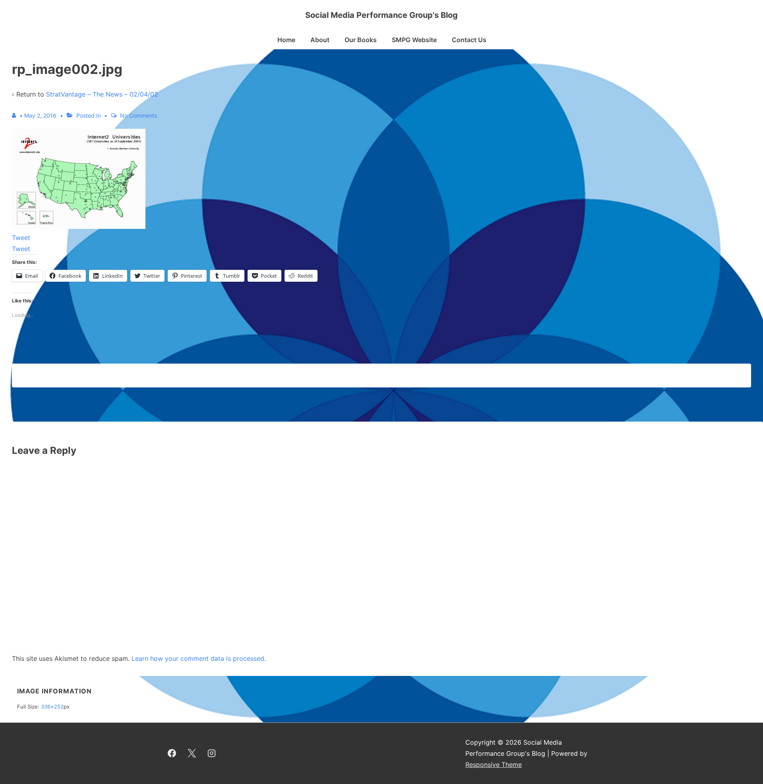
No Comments (138, 115)
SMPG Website (414, 40)
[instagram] (211, 753)
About (319, 40)
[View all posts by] (15, 115)
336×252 (52, 706)
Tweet (21, 238)
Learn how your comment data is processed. (199, 658)
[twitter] (191, 753)
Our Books (361, 40)
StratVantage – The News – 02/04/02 (102, 94)
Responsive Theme (493, 765)
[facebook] (172, 753)
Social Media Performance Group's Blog (381, 15)
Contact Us (469, 40)
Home (286, 40)
